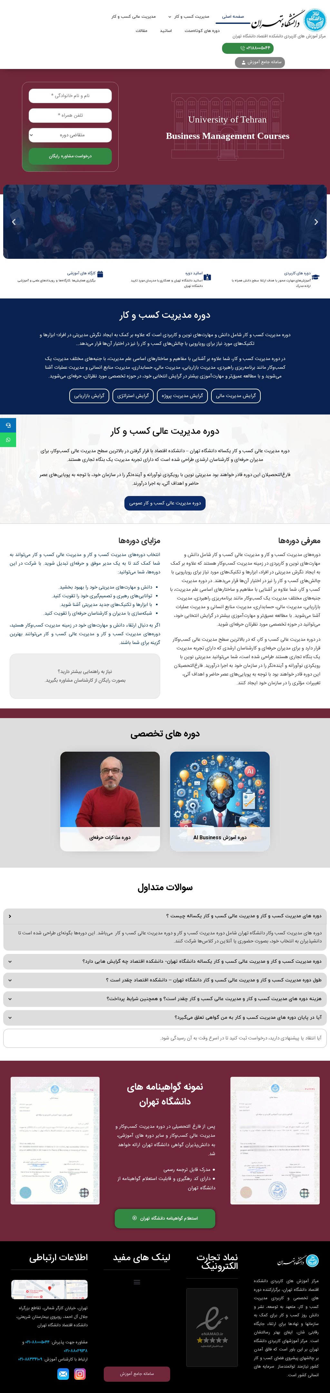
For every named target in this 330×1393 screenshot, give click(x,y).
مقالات (141, 31)
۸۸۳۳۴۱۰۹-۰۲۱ (30, 1359)
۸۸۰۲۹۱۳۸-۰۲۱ (76, 1351)
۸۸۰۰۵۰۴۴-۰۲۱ (37, 1342)
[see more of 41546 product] (110, 801)
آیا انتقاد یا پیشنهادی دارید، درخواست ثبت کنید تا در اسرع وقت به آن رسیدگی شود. (241, 1038)
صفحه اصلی (233, 17)
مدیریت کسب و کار (191, 17)
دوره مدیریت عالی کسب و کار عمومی (165, 503)
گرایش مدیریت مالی (236, 396)
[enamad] (212, 1327)
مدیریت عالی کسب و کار (134, 17)
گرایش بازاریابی (89, 396)
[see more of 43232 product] (220, 801)
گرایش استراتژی (133, 396)
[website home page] (288, 24)
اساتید (166, 31)
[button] (316, 222)
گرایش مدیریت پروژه (182, 396)
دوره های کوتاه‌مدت (202, 31)
